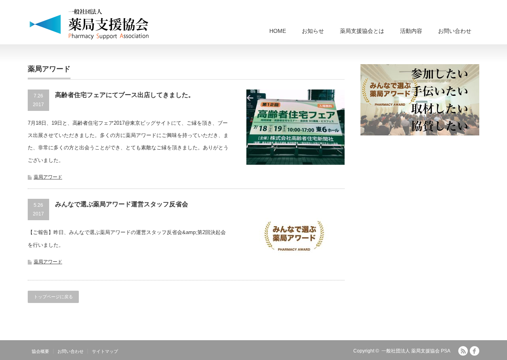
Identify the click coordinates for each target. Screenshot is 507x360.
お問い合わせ (454, 31)
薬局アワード (48, 177)
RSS (463, 351)
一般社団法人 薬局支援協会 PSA (415, 351)
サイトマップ (105, 351)
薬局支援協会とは (362, 31)
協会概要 (40, 351)
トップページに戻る (53, 296)
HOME (277, 31)
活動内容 (411, 31)
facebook (474, 351)
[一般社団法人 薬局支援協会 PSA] (89, 23)
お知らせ (313, 31)
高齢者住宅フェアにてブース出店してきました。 (124, 94)
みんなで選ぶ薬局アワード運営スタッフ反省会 (121, 204)
